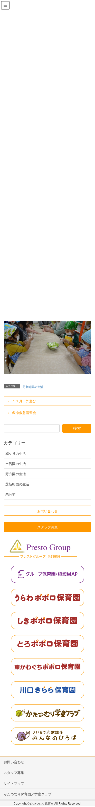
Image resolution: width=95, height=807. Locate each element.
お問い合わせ (14, 761)
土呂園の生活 (15, 463)
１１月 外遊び (24, 400)
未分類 (10, 494)
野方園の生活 (15, 473)
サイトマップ (14, 783)
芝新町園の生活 (33, 387)
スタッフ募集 (14, 772)
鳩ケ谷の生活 (15, 453)
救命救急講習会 (24, 412)
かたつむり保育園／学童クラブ (27, 793)
